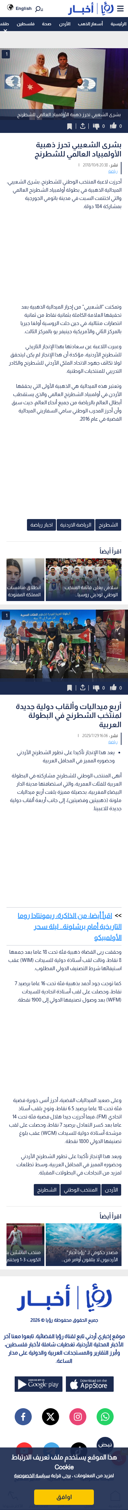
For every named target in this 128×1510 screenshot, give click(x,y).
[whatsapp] (105, 1416)
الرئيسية (118, 23)
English (24, 8)
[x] (50, 1416)
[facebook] (23, 1416)
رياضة (113, 171)
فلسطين (25, 23)
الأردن (64, 23)
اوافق (64, 1497)
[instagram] (77, 1416)
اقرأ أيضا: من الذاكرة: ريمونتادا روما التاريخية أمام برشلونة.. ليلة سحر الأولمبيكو (70, 926)
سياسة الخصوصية (32, 1475)
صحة (46, 23)
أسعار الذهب (90, 23)
